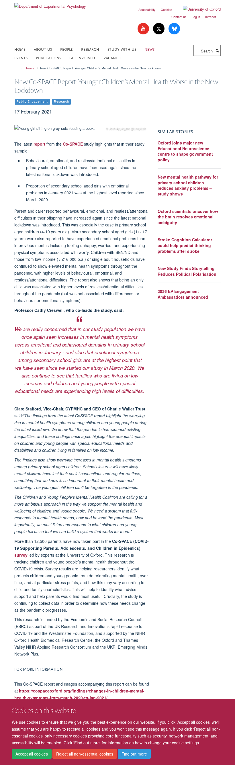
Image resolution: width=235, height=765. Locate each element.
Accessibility (147, 9)
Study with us (121, 49)
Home (20, 49)
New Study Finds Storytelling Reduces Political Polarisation (187, 271)
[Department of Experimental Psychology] (50, 4)
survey (21, 555)
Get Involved (82, 57)
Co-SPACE (73, 144)
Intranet (210, 16)
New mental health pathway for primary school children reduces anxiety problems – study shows (188, 185)
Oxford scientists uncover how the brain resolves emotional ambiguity (188, 216)
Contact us (179, 16)
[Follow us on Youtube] (144, 29)
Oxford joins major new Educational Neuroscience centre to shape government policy (185, 151)
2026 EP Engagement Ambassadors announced (183, 294)
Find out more (134, 754)
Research (90, 49)
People (66, 49)
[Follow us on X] (159, 29)
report (39, 144)
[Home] (19, 68)
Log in (196, 16)
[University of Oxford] (197, 9)
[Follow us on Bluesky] (174, 29)
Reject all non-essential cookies (84, 754)
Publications (48, 57)
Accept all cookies (31, 754)
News (149, 49)
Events (21, 57)
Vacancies (113, 57)
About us (43, 49)
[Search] (217, 50)
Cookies (166, 9)
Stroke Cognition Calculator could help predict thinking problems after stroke (185, 245)
